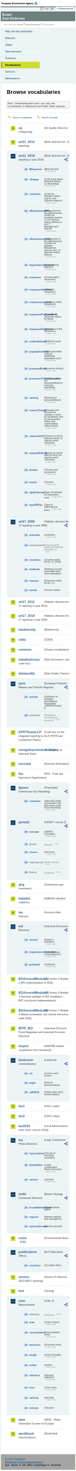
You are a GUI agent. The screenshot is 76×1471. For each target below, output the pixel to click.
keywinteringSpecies (36, 265)
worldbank (26, 1433)
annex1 (33, 939)
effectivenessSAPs (36, 239)
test (21, 1291)
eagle (32, 1082)
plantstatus (35, 1164)
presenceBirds (36, 368)
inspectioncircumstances (36, 952)
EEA (21, 3)
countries (35, 194)
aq (20, 128)
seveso (24, 1277)
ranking (33, 397)
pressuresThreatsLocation (36, 378)
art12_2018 (27, 155)
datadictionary (29, 659)
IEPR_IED (26, 1028)
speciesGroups (36, 1226)
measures (35, 277)
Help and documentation (18, 31)
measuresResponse (36, 329)
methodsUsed (36, 341)
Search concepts (50, 117)
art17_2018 (27, 615)
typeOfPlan (35, 504)
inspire (24, 1046)
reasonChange (36, 410)
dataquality (27, 673)
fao (21, 773)
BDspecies (35, 169)
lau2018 (24, 1126)
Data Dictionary (33, 24)
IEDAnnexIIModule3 (31, 992)
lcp (21, 1140)
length (33, 1354)
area (31, 1322)
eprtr (22, 683)
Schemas (10, 58)
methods (34, 569)
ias (21, 912)
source (33, 852)
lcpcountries (36, 1153)
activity (33, 696)
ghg (21, 884)
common (25, 649)
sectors (33, 1179)
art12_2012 (27, 142)
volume (33, 1407)
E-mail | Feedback (15, 1458)
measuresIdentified (36, 289)
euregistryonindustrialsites (31, 750)
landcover (26, 1060)
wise (22, 1419)
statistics (34, 1375)
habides (24, 898)
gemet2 (24, 822)
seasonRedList (36, 453)
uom (22, 1300)
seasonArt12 (36, 436)
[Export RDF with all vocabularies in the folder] (65, 160)
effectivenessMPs (36, 210)
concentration (36, 1332)
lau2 (22, 1116)
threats (33, 469)
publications (28, 1252)
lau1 (22, 1106)
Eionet (20, 24)
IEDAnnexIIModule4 (31, 1010)
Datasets (10, 38)
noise (23, 1238)
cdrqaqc (34, 179)
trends (33, 482)
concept (34, 831)
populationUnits (36, 351)
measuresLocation (36, 302)
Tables (8, 44)
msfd (22, 1194)
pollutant (34, 964)
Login (46, 8)
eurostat (25, 763)
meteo (33, 1365)
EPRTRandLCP (30, 732)
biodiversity (27, 629)
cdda (22, 639)
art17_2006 (27, 521)
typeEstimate (36, 492)
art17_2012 (27, 602)
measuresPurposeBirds (36, 314)
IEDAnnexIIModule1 (31, 978)
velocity (34, 1397)
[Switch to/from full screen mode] (53, 9)
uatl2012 (34, 1092)
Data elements (13, 51)
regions (33, 1216)
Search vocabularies (22, 117)
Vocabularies (13, 65)
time (31, 1387)
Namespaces (12, 78)
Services (10, 71)
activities (34, 535)
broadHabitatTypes (36, 1207)
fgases (23, 787)
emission (34, 1344)
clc (31, 1073)
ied (21, 926)
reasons (34, 580)
